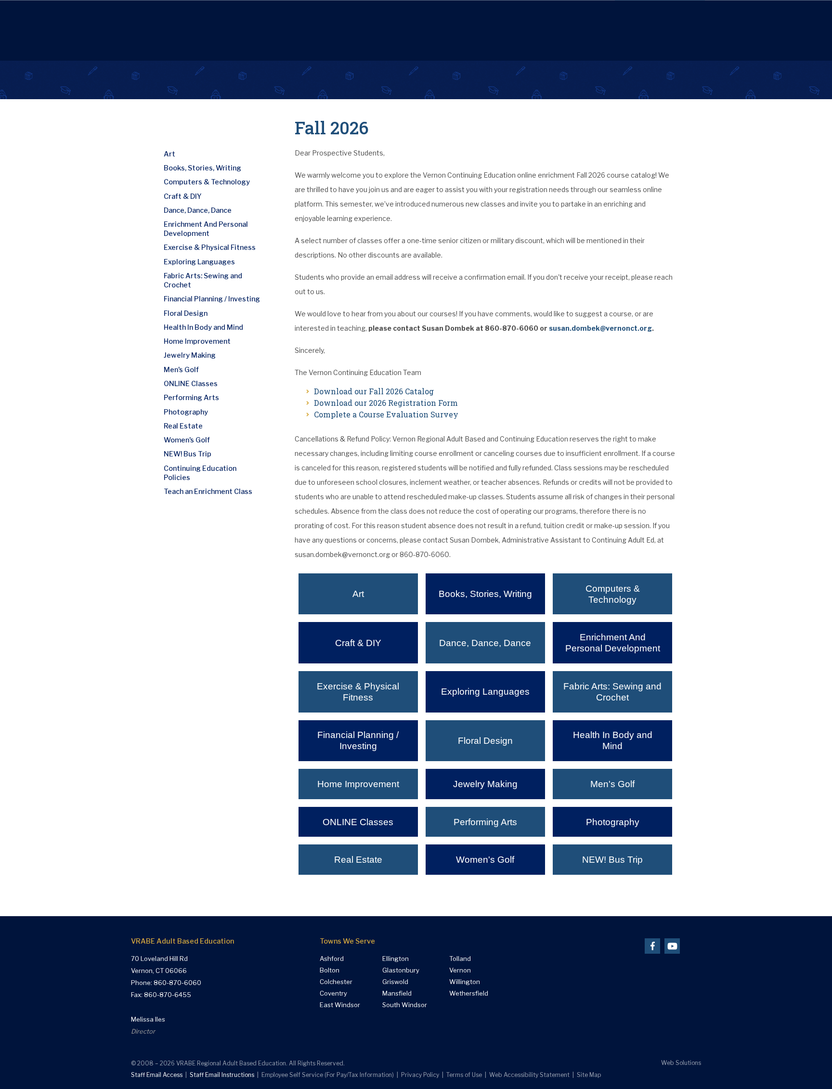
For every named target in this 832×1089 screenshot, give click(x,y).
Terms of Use (464, 1074)
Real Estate (358, 860)
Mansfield (397, 993)
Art (358, 594)
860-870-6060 (177, 982)
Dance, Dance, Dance (485, 643)
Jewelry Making (485, 784)
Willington (464, 981)
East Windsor (340, 1005)
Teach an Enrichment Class (208, 491)
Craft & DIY (358, 643)
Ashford (332, 958)
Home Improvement (358, 784)
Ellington (395, 958)
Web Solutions (681, 1062)
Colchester (336, 981)
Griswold (395, 981)
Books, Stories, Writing (485, 594)
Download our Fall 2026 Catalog (374, 391)
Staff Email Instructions (222, 1074)
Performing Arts (485, 822)
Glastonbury (400, 970)
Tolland (460, 958)
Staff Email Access (156, 1074)
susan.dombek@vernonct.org (600, 328)
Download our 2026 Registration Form (386, 403)
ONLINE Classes (358, 822)
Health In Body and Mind (612, 740)
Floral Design (485, 741)
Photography (612, 822)
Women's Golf (485, 860)
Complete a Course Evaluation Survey (386, 414)
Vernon (460, 970)
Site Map (589, 1074)
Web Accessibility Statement (529, 1074)
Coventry (333, 993)
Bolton (329, 970)
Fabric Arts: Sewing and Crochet (612, 691)
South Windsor (404, 1005)
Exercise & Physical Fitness (358, 691)
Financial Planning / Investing (358, 740)
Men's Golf (612, 784)
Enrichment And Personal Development (612, 642)
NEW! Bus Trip (612, 860)
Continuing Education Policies (200, 473)
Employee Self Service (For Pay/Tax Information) (327, 1074)
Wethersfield (468, 993)
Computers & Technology (612, 594)
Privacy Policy (420, 1074)
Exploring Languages (485, 692)
